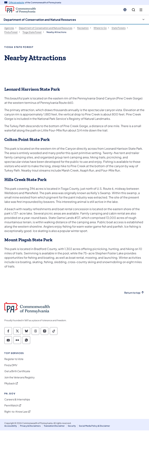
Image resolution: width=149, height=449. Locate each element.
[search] (133, 9)
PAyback (9, 383)
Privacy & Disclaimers (30, 426)
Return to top (132, 292)
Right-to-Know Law (15, 411)
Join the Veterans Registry (19, 377)
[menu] (141, 9)
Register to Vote (13, 359)
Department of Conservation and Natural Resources (40, 19)
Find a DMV (10, 365)
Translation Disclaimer (54, 426)
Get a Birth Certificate (17, 371)
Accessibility (10, 426)
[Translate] (125, 10)
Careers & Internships (17, 399)
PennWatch (11, 405)
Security (72, 426)
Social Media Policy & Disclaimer (94, 426)
